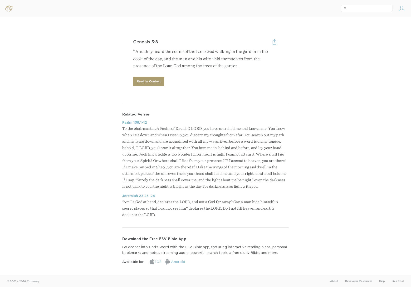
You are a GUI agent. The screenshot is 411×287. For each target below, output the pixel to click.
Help (382, 281)
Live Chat (398, 281)
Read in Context (149, 81)
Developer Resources (358, 281)
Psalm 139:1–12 (134, 122)
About (334, 281)
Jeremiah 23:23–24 (138, 196)
